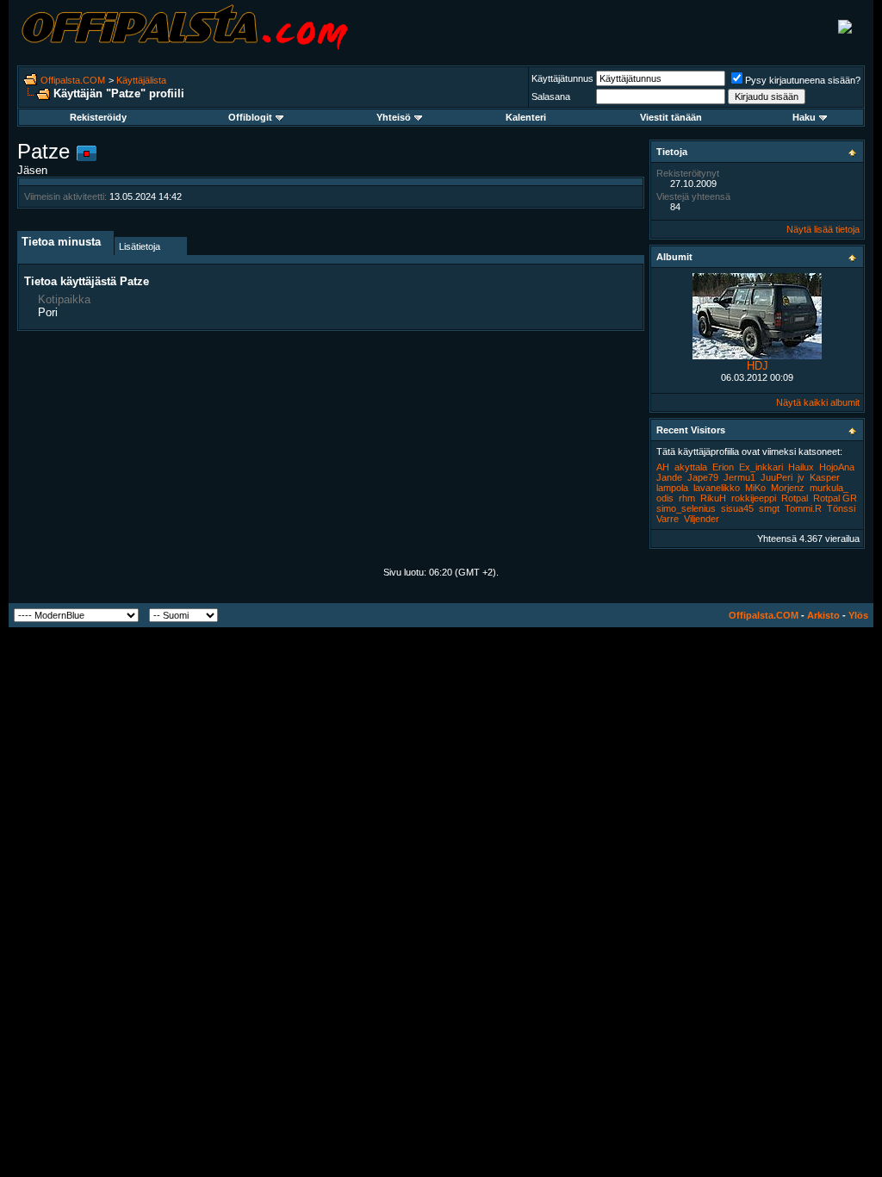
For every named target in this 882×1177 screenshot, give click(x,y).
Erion (723, 467)
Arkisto (823, 615)
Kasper (825, 477)
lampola (672, 488)
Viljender (701, 519)
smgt (769, 508)
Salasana (550, 96)
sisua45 (737, 508)
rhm (687, 498)
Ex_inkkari (761, 467)
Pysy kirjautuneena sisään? (802, 80)
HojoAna (836, 467)
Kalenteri (526, 117)
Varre (667, 519)
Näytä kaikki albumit (818, 402)
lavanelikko (716, 488)
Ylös (858, 615)
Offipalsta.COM (72, 80)
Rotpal (794, 498)
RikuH (713, 498)
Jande (669, 477)
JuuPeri (776, 477)
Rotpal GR (835, 498)
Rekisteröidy (98, 117)
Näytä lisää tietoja (823, 229)
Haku (804, 117)
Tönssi (841, 508)
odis (665, 498)
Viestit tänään (671, 117)
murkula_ (829, 488)
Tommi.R (803, 508)
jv (801, 477)
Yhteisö (393, 117)
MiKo (755, 488)
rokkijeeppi (753, 498)
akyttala (690, 467)
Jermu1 (739, 477)
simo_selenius (686, 508)
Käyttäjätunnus (562, 78)
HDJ (757, 365)
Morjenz (787, 488)
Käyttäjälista (141, 80)
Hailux (801, 467)
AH (662, 467)
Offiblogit (250, 117)
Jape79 (702, 477)
